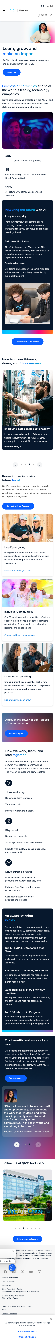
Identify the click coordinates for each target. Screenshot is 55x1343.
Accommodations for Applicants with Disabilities (20, 1292)
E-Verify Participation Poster (13, 1296)
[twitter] (22, 1272)
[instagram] (39, 1272)
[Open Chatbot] (12, 1267)
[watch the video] (27, 130)
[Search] (42, 6)
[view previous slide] (15, 464)
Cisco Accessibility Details (12, 1289)
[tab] (21, 464)
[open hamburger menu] (3, 10)
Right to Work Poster (10, 1298)
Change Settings (8, 1281)
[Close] (51, 1319)
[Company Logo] (11, 10)
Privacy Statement (26, 1331)
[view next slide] (39, 464)
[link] (12, 72)
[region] (27, 1329)
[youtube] (31, 1272)
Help (3, 1310)
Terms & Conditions (9, 1314)
